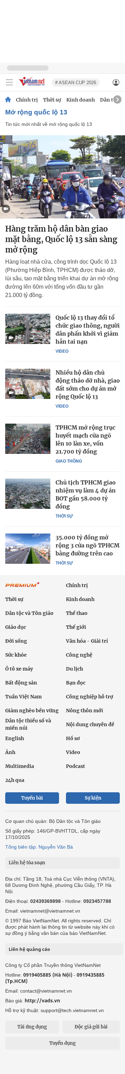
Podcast (75, 766)
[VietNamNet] (8, 100)
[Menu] (9, 82)
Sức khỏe (16, 655)
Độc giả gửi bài (91, 1027)
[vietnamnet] (32, 86)
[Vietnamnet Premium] (22, 588)
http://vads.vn (42, 1000)
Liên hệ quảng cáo (29, 949)
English (14, 738)
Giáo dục (15, 627)
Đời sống (16, 641)
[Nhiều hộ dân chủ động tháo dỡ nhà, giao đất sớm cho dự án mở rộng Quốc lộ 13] (27, 384)
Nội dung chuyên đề (90, 724)
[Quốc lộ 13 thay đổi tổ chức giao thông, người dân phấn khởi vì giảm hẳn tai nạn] (27, 329)
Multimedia (19, 766)
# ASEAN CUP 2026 (75, 82)
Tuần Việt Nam (23, 697)
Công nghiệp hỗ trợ (89, 697)
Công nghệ (79, 655)
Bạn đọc (75, 683)
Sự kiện (93, 798)
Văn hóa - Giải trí (87, 641)
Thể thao (77, 613)
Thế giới (76, 627)
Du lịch (74, 669)
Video (62, 351)
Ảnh (10, 752)
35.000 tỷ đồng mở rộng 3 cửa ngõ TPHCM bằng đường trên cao (87, 545)
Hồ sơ (73, 738)
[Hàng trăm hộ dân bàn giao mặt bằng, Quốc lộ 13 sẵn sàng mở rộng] (62, 176)
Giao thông (69, 461)
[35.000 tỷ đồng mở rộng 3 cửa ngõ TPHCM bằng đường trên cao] (27, 548)
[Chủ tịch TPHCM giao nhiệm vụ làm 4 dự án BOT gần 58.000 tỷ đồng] (27, 493)
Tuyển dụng (62, 1043)
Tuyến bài (32, 798)
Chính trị (27, 99)
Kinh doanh (80, 99)
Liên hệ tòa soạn (27, 863)
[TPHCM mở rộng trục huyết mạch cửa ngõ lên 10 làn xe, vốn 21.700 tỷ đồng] (27, 439)
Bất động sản (21, 683)
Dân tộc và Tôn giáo (29, 613)
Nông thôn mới (84, 710)
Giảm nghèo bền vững (32, 710)
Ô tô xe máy (19, 669)
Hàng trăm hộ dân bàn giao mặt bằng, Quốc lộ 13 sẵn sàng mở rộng (61, 239)
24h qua (14, 780)
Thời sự (52, 99)
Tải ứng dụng (32, 1027)
